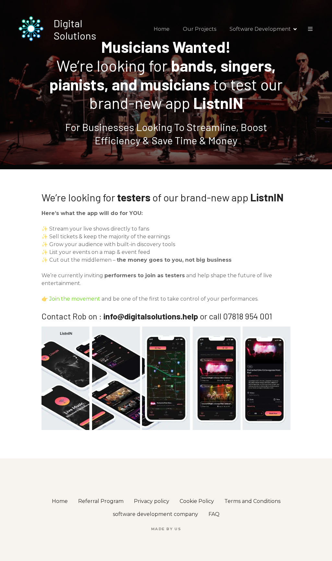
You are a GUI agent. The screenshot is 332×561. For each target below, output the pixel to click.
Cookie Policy (197, 501)
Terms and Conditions (252, 501)
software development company (155, 514)
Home (162, 29)
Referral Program (101, 501)
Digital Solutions (74, 29)
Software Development (260, 29)
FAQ (213, 514)
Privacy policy (151, 501)
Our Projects (199, 29)
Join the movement (74, 299)
